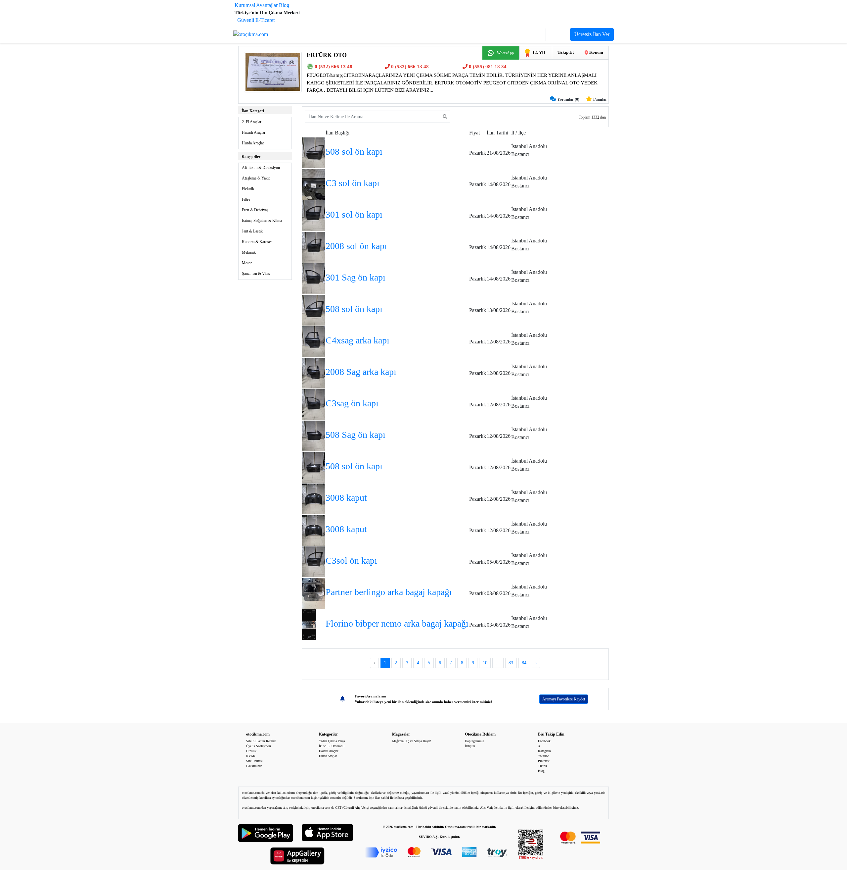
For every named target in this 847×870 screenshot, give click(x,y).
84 (524, 662)
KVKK (250, 756)
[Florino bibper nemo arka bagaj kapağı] (309, 624)
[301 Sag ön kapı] (313, 278)
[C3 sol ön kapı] (313, 183)
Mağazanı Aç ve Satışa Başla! (411, 741)
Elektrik (248, 188)
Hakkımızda (254, 766)
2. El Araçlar (251, 122)
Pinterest (544, 761)
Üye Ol (558, 34)
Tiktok (542, 766)
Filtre (246, 199)
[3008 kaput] (313, 498)
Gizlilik (251, 751)
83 (511, 662)
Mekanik (249, 252)
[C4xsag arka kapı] (313, 341)
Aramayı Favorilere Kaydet (563, 699)
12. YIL (539, 52)
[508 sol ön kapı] (313, 152)
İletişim (470, 746)
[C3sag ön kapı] (313, 404)
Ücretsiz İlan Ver (591, 34)
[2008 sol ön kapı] (313, 246)
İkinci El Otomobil (331, 746)
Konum (595, 52)
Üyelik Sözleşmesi (258, 746)
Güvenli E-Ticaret (256, 20)
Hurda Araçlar (253, 143)
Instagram (544, 751)
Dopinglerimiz (474, 741)
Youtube (543, 756)
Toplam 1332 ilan (592, 117)
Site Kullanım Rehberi (261, 741)
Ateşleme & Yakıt (256, 178)
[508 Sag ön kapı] (313, 435)
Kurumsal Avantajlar (256, 5)
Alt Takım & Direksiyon (261, 167)
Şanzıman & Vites (256, 273)
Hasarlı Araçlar (253, 132)
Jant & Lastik (252, 231)
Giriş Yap (531, 34)
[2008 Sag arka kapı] (313, 372)
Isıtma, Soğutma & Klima (262, 220)
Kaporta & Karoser (257, 241)
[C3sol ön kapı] (313, 561)
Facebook (544, 741)
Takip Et (565, 52)
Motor (247, 263)
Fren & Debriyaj (255, 210)
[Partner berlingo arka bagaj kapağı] (313, 592)
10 (485, 662)
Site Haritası (254, 761)
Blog (284, 5)
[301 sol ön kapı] (313, 215)
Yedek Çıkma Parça (332, 741)
